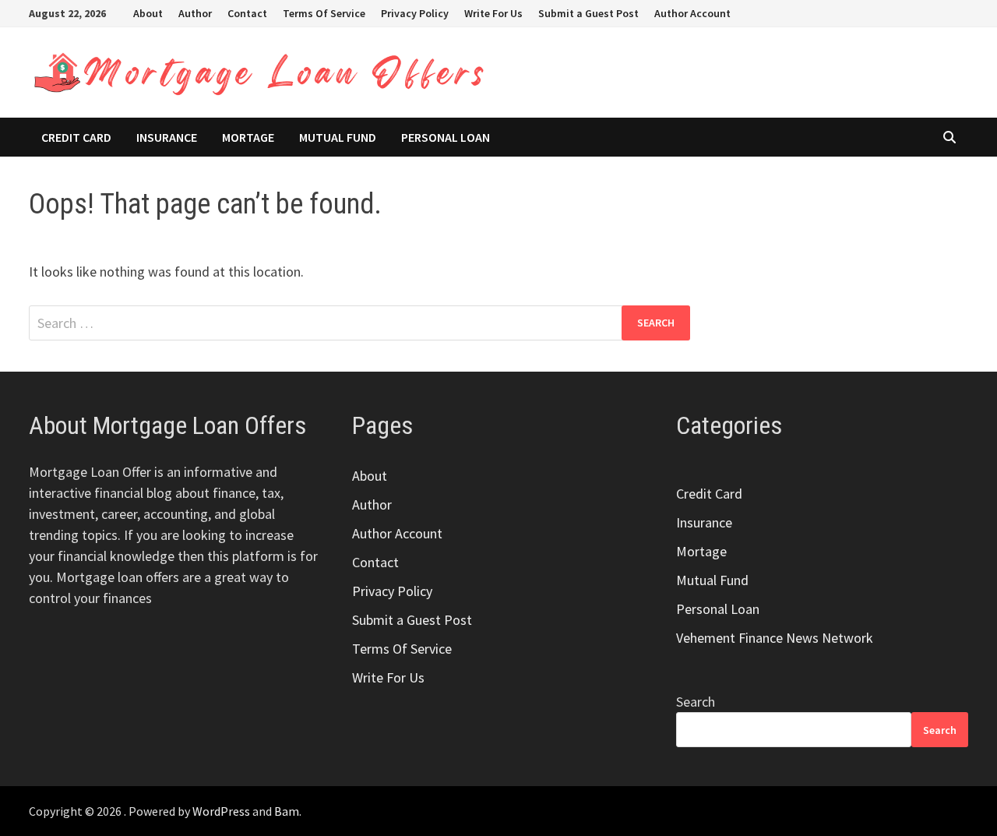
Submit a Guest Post (588, 13)
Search (695, 702)
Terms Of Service (324, 13)
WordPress (221, 811)
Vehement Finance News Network (774, 638)
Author (195, 13)
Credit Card (76, 137)
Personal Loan (445, 137)
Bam (286, 811)
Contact (247, 13)
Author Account (692, 13)
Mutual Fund (337, 137)
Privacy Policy (415, 13)
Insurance (166, 137)
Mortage (248, 137)
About (148, 13)
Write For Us (493, 13)
